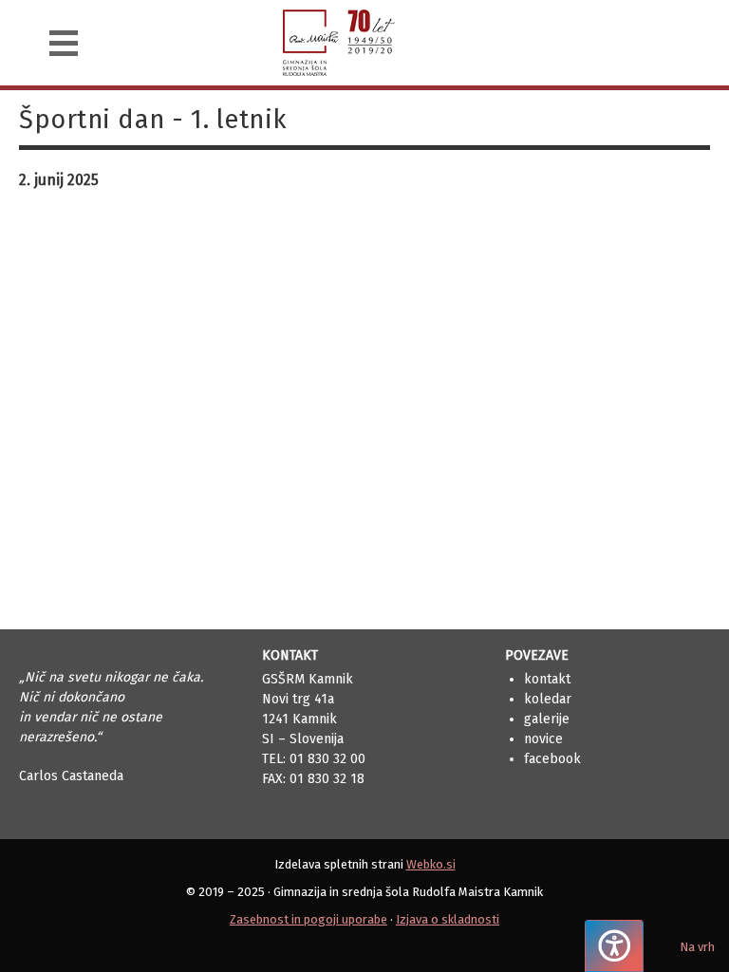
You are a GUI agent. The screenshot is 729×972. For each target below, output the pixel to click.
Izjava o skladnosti (447, 919)
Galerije (547, 719)
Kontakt (547, 679)
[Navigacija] (63, 43)
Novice (543, 739)
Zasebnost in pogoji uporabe (308, 919)
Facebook (552, 759)
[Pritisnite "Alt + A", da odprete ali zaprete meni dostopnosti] (614, 946)
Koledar (547, 699)
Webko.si (431, 864)
